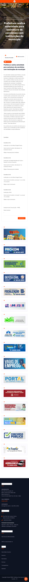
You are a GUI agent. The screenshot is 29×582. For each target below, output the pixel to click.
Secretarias (4, 559)
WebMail (4, 569)
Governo (4, 555)
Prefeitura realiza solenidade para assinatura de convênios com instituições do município (14, 18)
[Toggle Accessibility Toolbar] (26, 579)
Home (13, 16)
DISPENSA (8, 62)
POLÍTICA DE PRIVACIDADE (8, 537)
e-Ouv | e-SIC (5, 501)
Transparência (5, 565)
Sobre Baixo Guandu (6, 552)
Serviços (3, 562)
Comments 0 (21, 218)
